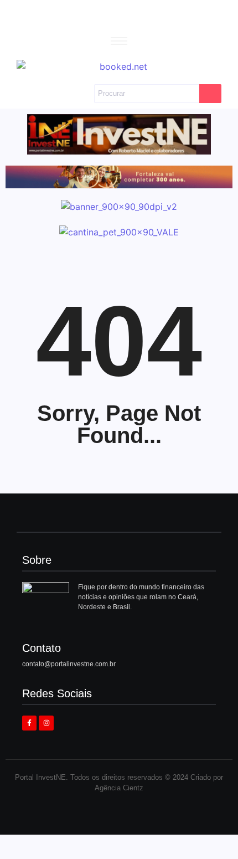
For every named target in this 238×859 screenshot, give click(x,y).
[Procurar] (210, 93)
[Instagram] (46, 723)
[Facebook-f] (29, 723)
